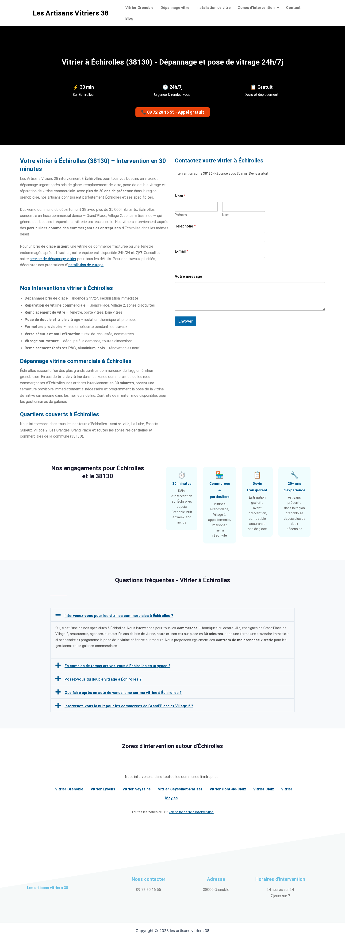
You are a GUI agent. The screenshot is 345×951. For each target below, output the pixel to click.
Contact (293, 7)
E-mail (181, 251)
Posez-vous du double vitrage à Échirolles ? (103, 679)
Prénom (181, 215)
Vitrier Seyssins (137, 789)
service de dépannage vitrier (53, 259)
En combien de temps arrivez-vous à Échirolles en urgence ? (117, 666)
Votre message (188, 276)
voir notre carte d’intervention (191, 812)
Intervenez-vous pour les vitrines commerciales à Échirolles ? (119, 615)
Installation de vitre (213, 7)
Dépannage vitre (175, 7)
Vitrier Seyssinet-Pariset (180, 789)
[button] (258, 7)
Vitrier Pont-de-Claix (228, 789)
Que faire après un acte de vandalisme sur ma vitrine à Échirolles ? (123, 692)
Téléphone (185, 226)
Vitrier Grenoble (139, 7)
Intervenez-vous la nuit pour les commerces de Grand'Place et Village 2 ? (129, 706)
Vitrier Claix (263, 789)
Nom (225, 215)
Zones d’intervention (256, 7)
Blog (129, 18)
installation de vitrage (86, 265)
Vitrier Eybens (103, 789)
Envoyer (185, 321)
